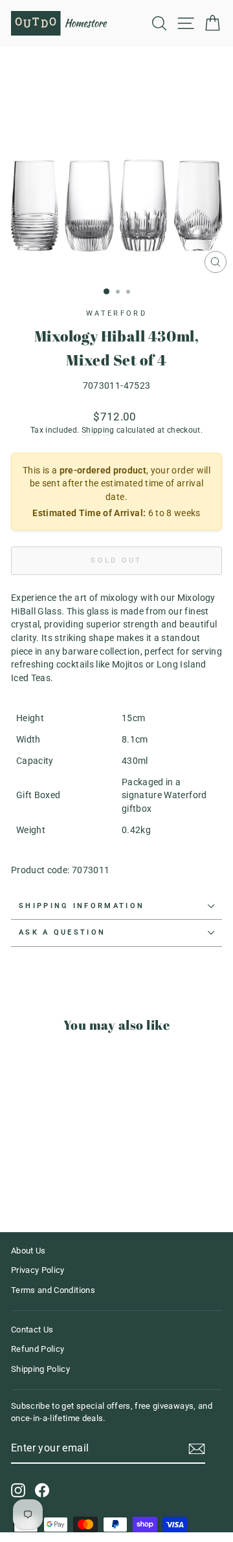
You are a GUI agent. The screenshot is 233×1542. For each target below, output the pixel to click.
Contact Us (32, 1329)
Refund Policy (38, 1349)
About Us (28, 1250)
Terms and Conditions (53, 1290)
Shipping (98, 430)
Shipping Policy (40, 1369)
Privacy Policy (38, 1270)
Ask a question (62, 932)
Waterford (116, 313)
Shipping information (81, 906)
